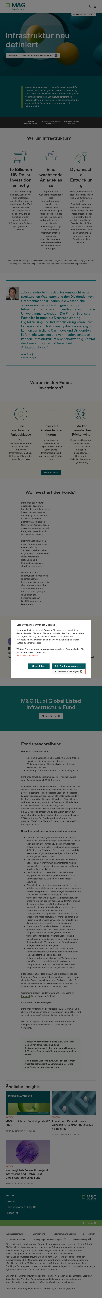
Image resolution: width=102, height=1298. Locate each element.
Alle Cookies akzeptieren (68, 666)
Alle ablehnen (38, 666)
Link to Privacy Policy (27, 655)
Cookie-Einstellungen (67, 671)
